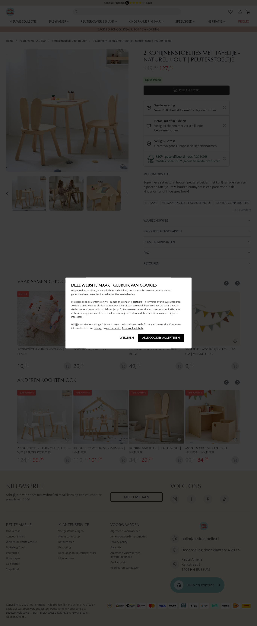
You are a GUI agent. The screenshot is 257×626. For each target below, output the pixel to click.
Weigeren (127, 338)
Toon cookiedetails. (132, 328)
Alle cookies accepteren (161, 338)
